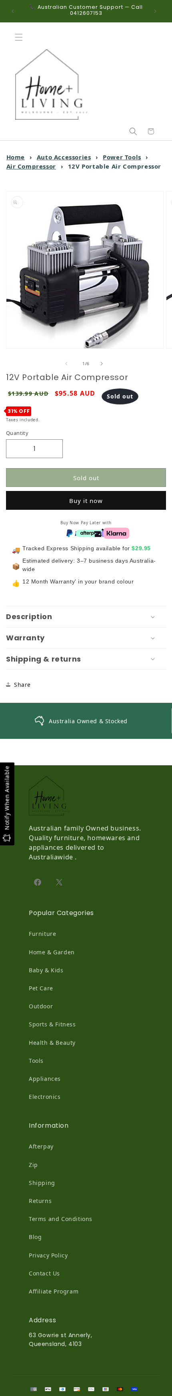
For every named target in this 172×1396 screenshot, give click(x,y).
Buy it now (86, 501)
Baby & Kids (46, 970)
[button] (21, 37)
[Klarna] (116, 532)
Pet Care (41, 988)
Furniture (42, 933)
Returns (40, 1201)
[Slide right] (103, 363)
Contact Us (44, 1273)
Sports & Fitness (52, 1024)
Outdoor (41, 1006)
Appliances (45, 1078)
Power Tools (122, 157)
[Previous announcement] (15, 11)
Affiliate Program (53, 1291)
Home (15, 157)
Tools (36, 1060)
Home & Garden (52, 952)
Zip (33, 1165)
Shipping (42, 1183)
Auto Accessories (64, 157)
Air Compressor (31, 166)
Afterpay (41, 1146)
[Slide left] (68, 363)
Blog (35, 1237)
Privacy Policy (48, 1255)
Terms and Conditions (60, 1219)
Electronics (45, 1096)
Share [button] (22, 684)
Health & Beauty (52, 1042)
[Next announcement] (157, 11)
